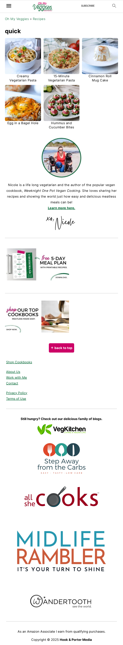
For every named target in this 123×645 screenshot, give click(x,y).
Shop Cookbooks (19, 362)
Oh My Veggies (17, 19)
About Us (13, 372)
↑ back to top (61, 348)
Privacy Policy (16, 393)
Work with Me (16, 377)
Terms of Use (16, 399)
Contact (12, 383)
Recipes (39, 19)
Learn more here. (61, 208)
